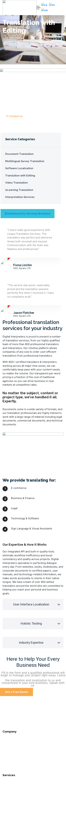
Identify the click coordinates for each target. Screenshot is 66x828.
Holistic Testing (31, 623)
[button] (33, 604)
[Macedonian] (44, 10)
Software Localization (17, 782)
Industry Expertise (31, 642)
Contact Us (10, 768)
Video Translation (14, 811)
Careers (8, 760)
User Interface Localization (31, 604)
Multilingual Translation (18, 790)
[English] (52, 5)
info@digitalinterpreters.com (21, 727)
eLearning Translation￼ (18, 804)
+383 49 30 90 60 (14, 721)
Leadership (10, 753)
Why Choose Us (13, 746)
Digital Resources (14, 825)
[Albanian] (44, 5)
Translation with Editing (18, 797)
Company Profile (13, 739)
